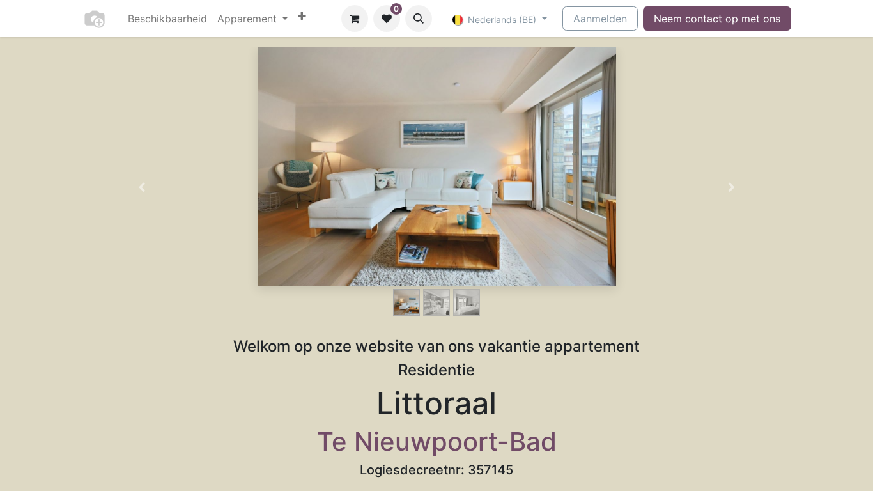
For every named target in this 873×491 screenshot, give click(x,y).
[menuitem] (167, 18)
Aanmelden (600, 18)
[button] (418, 18)
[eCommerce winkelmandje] (354, 18)
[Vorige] (141, 187)
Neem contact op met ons (717, 18)
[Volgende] (731, 187)
